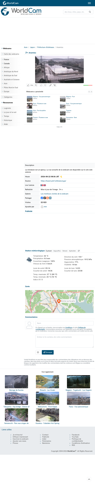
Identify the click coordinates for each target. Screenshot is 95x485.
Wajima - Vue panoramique (41, 96)
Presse (15, 443)
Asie (5, 83)
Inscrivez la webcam (20, 439)
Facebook (75, 435)
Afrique (7, 67)
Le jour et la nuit (10, 112)
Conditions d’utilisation (81, 443)
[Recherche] (90, 12)
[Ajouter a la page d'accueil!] (45, 85)
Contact (45, 435)
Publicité (45, 437)
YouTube (75, 437)
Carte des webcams (11, 54)
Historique (8, 120)
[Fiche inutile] (36, 85)
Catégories (8, 97)
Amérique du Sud (10, 75)
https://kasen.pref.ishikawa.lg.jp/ (53, 181)
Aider (6, 124)
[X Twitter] (45, 198)
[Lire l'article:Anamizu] (42, 185)
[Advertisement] (47, 30)
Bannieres (46, 443)
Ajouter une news (19, 441)
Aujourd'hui (57, 251)
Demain (65, 251)
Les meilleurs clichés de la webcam (54, 194)
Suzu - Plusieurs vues (39, 103)
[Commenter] (41, 85)
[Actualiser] (78, 251)
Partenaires (46, 441)
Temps (6, 116)
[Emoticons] (38, 352)
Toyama (68, 110)
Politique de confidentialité (77, 440)
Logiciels (7, 108)
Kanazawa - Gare (71, 117)
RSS (73, 445)
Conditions (68, 327)
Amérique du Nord (11, 72)
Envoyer (48, 352)
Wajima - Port (70, 96)
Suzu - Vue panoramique (74, 103)
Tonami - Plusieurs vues (40, 117)
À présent (49, 251)
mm (45, 207)
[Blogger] (47, 198)
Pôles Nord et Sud (11, 88)
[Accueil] (11, 3)
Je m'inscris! (17, 435)
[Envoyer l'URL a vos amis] (50, 198)
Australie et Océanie (11, 80)
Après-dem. (72, 251)
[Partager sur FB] (42, 198)
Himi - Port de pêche (39, 110)
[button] (50, 85)
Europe (6, 91)
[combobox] (78, 12)
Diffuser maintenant (20, 437)
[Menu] (89, 3)
